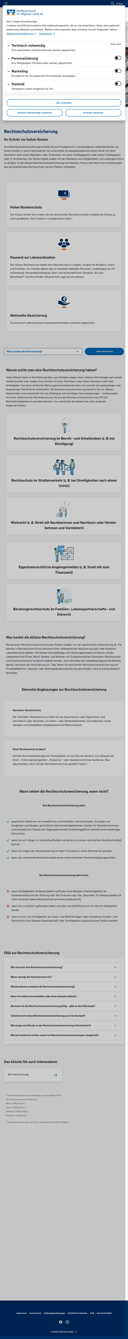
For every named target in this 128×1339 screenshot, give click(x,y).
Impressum (45, 33)
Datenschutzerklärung (20, 33)
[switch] (118, 58)
